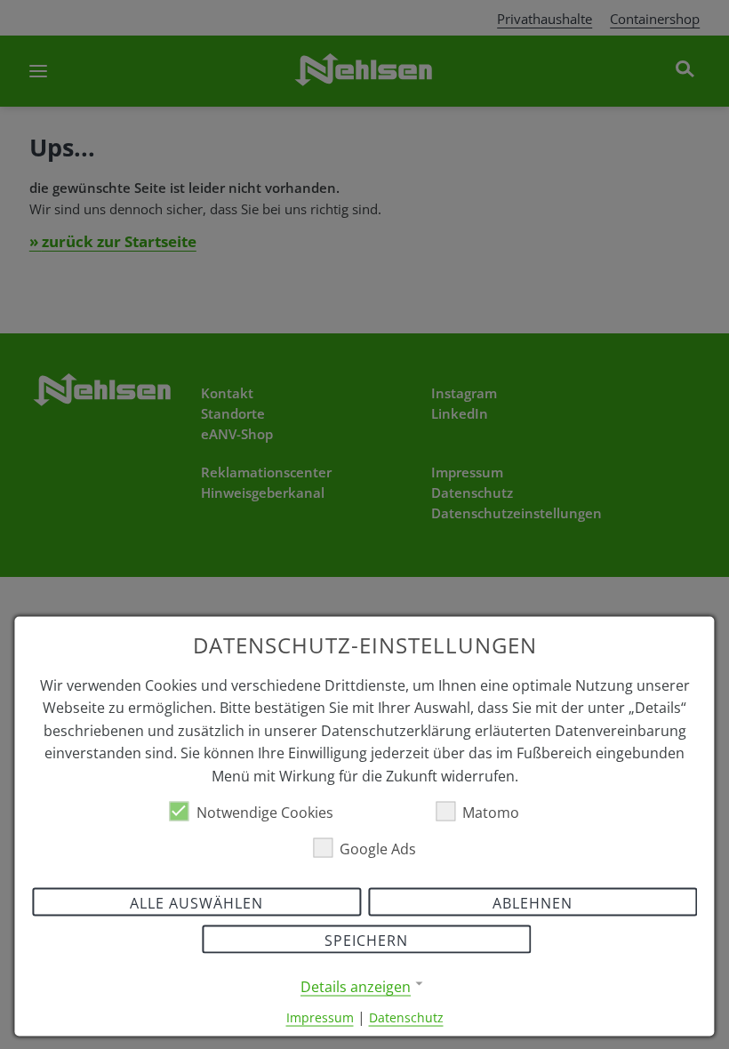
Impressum (320, 1016)
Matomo (490, 811)
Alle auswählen (196, 902)
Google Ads (378, 848)
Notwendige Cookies (264, 811)
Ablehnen (533, 902)
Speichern (366, 939)
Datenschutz (406, 1016)
